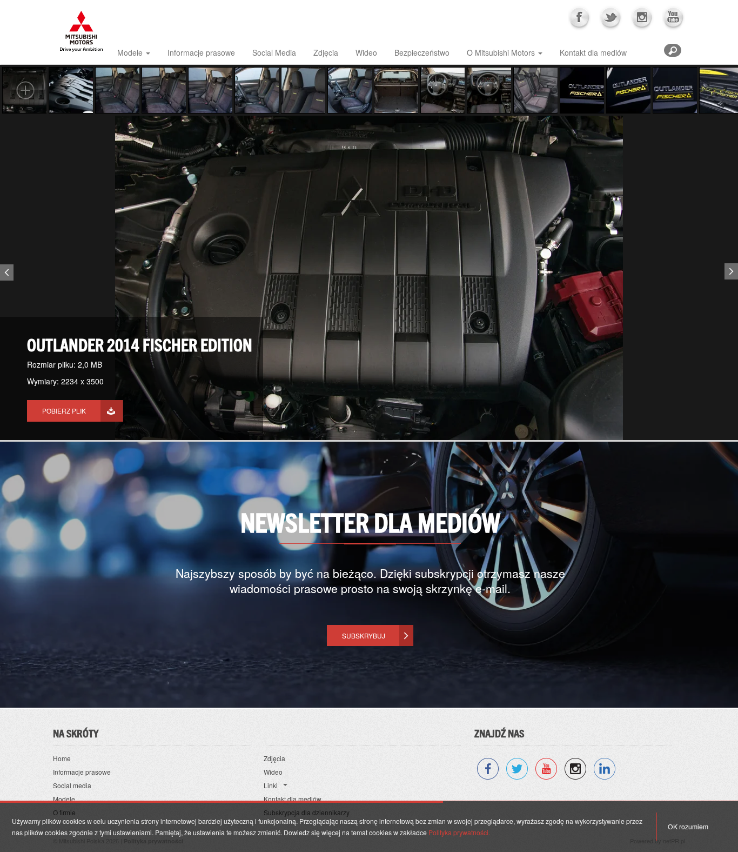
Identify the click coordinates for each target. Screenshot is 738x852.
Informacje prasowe (201, 52)
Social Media (274, 52)
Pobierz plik (64, 410)
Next (732, 269)
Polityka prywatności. (459, 832)
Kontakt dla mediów (593, 52)
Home (62, 758)
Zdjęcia (325, 52)
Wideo (366, 52)
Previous (5, 274)
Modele (130, 52)
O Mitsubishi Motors (501, 52)
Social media (72, 785)
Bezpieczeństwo (421, 52)
